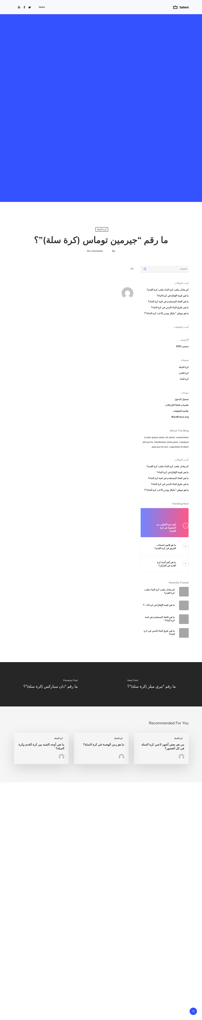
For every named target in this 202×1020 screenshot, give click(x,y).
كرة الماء (184, 379)
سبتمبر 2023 (182, 346)
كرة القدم (184, 373)
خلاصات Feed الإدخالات (177, 405)
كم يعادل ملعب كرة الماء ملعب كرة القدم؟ (168, 289)
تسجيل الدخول (181, 399)
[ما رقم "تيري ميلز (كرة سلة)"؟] (151, 684)
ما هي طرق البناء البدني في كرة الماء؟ (170, 307)
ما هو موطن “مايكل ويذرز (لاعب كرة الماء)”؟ (166, 313)
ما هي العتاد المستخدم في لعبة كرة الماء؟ (168, 301)
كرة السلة (102, 229)
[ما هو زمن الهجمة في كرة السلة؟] (101, 748)
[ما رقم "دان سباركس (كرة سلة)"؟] (50, 684)
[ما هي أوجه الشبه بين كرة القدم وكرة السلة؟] (41, 748)
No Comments (95, 251)
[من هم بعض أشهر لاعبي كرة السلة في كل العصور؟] (161, 748)
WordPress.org (180, 417)
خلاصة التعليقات (181, 411)
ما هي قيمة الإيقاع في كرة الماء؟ (173, 295)
